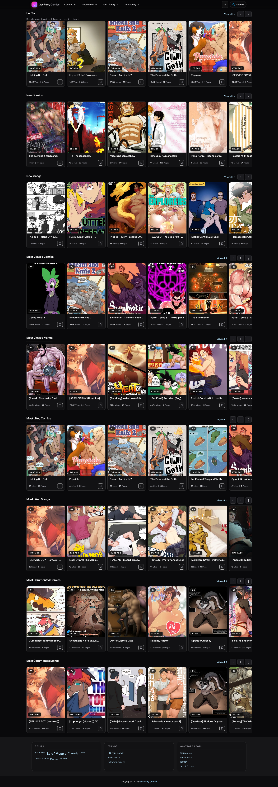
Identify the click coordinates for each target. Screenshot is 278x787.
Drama (54, 759)
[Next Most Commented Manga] (240, 662)
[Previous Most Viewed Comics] (233, 258)
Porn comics (114, 757)
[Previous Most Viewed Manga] (233, 339)
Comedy (73, 753)
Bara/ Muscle (56, 754)
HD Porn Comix (116, 753)
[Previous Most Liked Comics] (233, 419)
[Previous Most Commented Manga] (233, 662)
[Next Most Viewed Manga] (240, 339)
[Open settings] (225, 4)
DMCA (183, 762)
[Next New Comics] (248, 96)
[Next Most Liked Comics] (240, 419)
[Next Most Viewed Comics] (240, 258)
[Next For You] (248, 14)
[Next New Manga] (248, 177)
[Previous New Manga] (240, 177)
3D (36, 752)
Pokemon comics (116, 762)
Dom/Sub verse (42, 758)
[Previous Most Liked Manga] (233, 500)
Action (42, 752)
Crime (82, 752)
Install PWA (186, 757)
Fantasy (63, 758)
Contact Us (186, 753)
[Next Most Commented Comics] (240, 581)
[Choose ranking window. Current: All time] (248, 258)
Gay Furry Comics (148, 781)
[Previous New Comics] (240, 96)
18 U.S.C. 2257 (187, 766)
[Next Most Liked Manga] (240, 500)
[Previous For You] (240, 14)
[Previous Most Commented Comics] (233, 581)
